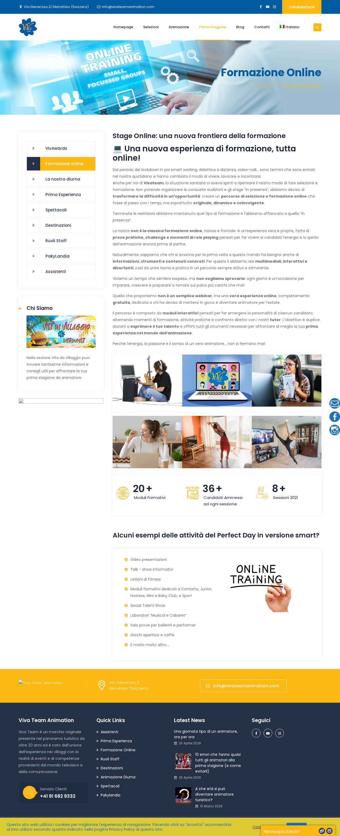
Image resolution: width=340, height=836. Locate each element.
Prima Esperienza (63, 194)
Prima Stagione (212, 26)
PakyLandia (57, 256)
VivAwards (56, 148)
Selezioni (151, 26)
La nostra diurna (62, 179)
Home (266, 86)
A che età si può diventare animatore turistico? (214, 794)
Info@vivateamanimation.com (246, 686)
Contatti (262, 26)
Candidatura (301, 7)
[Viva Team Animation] (28, 27)
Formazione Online (118, 750)
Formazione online (64, 164)
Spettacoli (56, 210)
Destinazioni (58, 225)
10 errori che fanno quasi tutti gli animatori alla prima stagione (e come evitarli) (218, 763)
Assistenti (55, 271)
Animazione (179, 26)
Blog (240, 26)
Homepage (123, 26)
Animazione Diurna (118, 777)
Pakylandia (110, 795)
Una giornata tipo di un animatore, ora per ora (206, 734)
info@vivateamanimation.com (128, 6)
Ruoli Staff (56, 241)
